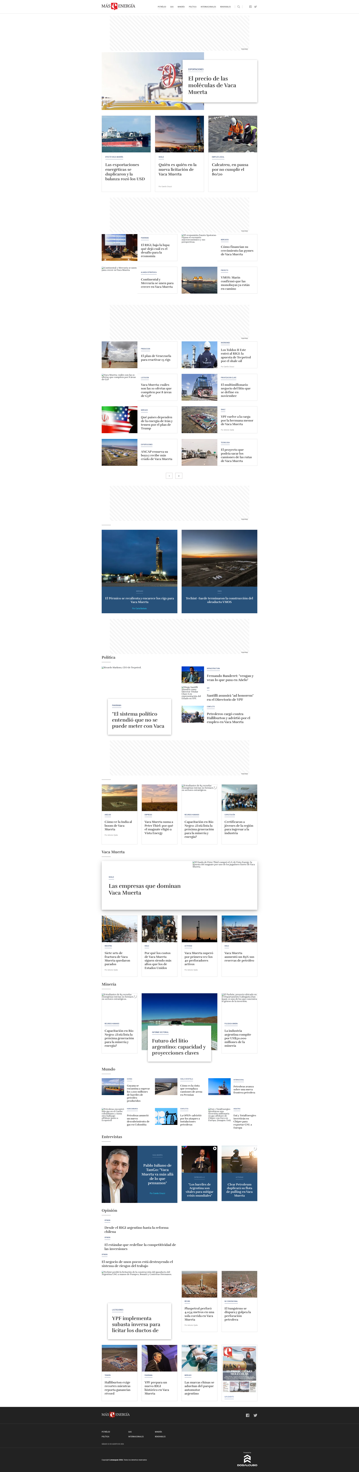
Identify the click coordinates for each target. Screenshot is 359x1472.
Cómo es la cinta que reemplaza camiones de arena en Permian (191, 1090)
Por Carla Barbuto (139, 608)
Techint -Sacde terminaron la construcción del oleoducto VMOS (219, 600)
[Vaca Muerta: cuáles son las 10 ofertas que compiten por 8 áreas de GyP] (119, 387)
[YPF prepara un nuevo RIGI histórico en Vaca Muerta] (159, 1358)
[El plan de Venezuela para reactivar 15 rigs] (119, 354)
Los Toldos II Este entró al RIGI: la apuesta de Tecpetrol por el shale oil (236, 355)
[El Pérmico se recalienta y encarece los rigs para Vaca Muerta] (139, 558)
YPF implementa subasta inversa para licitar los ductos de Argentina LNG (136, 1327)
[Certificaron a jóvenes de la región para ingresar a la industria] (239, 798)
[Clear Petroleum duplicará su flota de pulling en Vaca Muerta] (239, 1159)
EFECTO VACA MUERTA (114, 157)
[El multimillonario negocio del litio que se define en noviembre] (199, 387)
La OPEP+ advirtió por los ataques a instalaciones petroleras (191, 1120)
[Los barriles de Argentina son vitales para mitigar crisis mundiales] (199, 1159)
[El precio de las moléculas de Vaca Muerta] (179, 81)
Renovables (225, 7)
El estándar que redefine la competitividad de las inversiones (140, 1247)
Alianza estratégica (149, 272)
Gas (171, 7)
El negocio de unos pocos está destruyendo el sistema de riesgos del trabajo (137, 1264)
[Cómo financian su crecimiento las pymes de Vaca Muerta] (199, 247)
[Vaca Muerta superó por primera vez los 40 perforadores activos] (199, 929)
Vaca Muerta (157, 1155)
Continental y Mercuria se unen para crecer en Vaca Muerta (157, 283)
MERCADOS (225, 240)
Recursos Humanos (192, 815)
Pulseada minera (231, 1024)
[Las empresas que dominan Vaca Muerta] (225, 885)
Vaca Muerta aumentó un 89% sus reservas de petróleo (239, 956)
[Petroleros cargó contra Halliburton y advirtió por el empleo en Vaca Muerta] (193, 714)
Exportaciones (195, 69)
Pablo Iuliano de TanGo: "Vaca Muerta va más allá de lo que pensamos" (157, 1174)
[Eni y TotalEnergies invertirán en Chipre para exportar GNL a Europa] (219, 1116)
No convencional (231, 1301)
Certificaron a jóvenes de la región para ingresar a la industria (239, 827)
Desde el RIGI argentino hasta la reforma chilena (136, 1230)
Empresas (148, 815)
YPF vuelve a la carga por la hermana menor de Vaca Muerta (237, 420)
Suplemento (229, 1397)
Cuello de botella (186, 1079)
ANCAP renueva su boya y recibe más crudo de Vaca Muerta (156, 455)
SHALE (111, 877)
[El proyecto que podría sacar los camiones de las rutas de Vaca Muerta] (199, 452)
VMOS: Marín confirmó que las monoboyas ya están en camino (235, 283)
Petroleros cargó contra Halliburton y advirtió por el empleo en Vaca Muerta (228, 718)
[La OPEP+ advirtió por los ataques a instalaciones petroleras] (166, 1116)
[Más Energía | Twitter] (255, 6)
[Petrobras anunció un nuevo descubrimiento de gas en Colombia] (113, 1116)
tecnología (225, 443)
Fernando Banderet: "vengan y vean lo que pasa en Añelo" (230, 678)
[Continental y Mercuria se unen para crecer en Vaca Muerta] (119, 280)
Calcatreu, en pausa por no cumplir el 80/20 (230, 169)
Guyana (129, 1079)
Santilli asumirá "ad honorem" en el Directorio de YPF (230, 697)
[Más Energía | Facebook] (250, 6)
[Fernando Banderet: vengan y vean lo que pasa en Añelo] (193, 674)
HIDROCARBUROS (132, 1109)
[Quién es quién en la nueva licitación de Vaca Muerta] (179, 134)
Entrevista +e (199, 1177)
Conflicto (211, 707)
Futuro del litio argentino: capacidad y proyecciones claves (179, 1047)
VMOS (220, 591)
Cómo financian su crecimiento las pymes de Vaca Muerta (237, 250)
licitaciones (117, 1310)
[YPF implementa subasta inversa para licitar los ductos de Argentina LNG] (139, 1299)
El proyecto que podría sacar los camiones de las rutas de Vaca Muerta (236, 455)
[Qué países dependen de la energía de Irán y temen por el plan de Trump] (119, 419)
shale (161, 157)
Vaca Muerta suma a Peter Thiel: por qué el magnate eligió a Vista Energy (159, 827)
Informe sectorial (160, 1032)
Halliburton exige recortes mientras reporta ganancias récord (117, 1387)
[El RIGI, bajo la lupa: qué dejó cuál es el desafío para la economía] (119, 247)
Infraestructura (213, 668)
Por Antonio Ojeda (227, 430)
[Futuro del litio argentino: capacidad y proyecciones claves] (179, 1021)
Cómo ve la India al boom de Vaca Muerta (118, 825)
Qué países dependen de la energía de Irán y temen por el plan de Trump (156, 422)
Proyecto (224, 270)
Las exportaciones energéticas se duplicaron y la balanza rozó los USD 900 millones (125, 174)
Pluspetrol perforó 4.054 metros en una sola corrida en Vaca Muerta (199, 1314)
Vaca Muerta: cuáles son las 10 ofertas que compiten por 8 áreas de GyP (156, 390)
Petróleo (162, 7)
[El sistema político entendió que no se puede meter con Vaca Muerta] (139, 694)
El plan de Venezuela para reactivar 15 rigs (156, 357)
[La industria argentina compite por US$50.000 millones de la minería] (239, 1006)
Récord (187, 1301)
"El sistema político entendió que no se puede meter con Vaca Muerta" (138, 723)
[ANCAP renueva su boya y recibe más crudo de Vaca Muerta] (119, 452)
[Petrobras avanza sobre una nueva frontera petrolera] (219, 1086)
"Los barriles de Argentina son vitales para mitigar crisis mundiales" (199, 1190)
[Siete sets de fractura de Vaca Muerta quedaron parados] (119, 929)
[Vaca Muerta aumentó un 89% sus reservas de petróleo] (239, 929)
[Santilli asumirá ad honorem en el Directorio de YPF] (193, 694)
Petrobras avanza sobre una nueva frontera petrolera (244, 1089)
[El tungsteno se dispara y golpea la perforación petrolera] (239, 1284)
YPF (208, 688)
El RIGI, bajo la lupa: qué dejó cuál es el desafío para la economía (155, 250)
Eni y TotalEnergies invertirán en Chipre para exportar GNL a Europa (244, 1121)
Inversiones (225, 343)
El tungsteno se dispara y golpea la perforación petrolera (238, 1314)
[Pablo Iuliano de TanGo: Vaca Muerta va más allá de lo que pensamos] (119, 1174)
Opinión (107, 1220)
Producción (145, 349)
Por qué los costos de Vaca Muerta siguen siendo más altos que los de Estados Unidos (158, 960)
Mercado (144, 410)
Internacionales (208, 7)
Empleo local (218, 157)
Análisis (108, 815)
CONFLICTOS (184, 1109)
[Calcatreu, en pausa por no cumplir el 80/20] (232, 134)
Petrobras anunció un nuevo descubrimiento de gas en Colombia (138, 1120)
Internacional (238, 1080)
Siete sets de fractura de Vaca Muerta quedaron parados (117, 958)
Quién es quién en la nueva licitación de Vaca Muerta (178, 169)
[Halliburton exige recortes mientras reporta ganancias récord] (119, 1358)
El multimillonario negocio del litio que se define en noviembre (236, 390)
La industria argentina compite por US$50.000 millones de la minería (238, 1038)
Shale (223, 410)
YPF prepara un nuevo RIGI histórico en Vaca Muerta (157, 1387)
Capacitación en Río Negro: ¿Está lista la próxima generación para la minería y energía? (199, 829)
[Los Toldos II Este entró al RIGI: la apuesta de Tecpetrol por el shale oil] (199, 354)
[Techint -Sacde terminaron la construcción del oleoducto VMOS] (219, 558)
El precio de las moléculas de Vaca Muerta (212, 85)
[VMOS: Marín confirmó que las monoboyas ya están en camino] (199, 280)
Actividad (188, 946)
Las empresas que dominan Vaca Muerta (145, 889)
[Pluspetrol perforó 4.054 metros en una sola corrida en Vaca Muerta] (199, 1284)
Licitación (145, 378)
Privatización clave (228, 378)
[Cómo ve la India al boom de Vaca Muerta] (119, 798)
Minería (181, 7)
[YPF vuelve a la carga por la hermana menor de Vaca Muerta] (199, 419)
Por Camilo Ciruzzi (165, 186)
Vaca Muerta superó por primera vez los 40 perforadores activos (199, 958)
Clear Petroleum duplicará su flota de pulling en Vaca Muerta (239, 1190)
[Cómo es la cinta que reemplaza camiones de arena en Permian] (166, 1086)
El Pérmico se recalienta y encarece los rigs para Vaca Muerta (139, 600)
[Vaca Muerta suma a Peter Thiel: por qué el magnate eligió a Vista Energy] (159, 798)
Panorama (145, 238)
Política (192, 7)
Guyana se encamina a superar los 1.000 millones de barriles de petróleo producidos (138, 1093)
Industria (108, 946)
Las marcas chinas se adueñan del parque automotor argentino (199, 1387)
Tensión (108, 1375)
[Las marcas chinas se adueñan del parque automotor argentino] (199, 1358)
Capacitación (230, 815)
